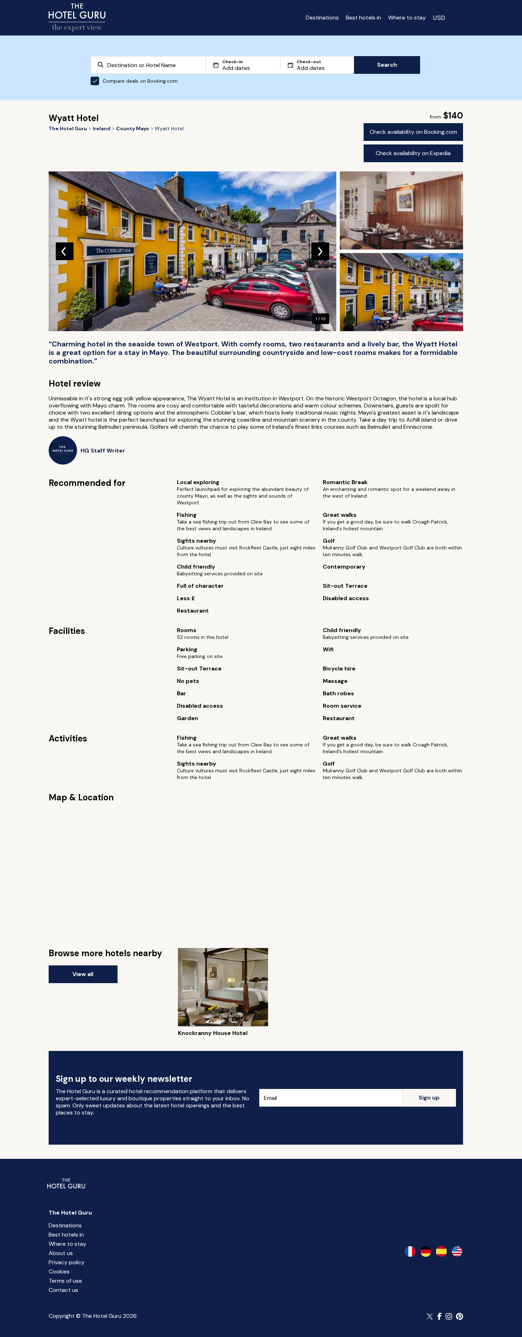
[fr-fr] (410, 1251)
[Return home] (77, 17)
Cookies (59, 1271)
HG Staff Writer (103, 450)
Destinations (322, 17)
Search (387, 65)
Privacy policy (67, 1262)
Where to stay (407, 17)
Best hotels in (363, 17)
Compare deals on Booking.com (140, 81)
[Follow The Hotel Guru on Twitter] (430, 1316)
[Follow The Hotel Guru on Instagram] (448, 1316)
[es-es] (441, 1251)
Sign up (429, 1097)
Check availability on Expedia (413, 153)
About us (61, 1253)
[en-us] (457, 1251)
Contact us (63, 1290)
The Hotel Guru (70, 1212)
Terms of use (65, 1280)
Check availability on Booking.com (413, 132)
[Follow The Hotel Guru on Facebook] (439, 1316)
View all (82, 974)
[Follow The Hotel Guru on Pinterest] (459, 1316)
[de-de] (426, 1251)
